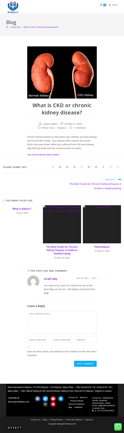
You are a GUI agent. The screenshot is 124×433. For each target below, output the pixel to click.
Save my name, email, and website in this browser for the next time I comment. (62, 353)
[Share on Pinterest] (67, 167)
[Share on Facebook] (60, 167)
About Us (83, 397)
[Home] (7, 27)
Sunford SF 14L (88, 387)
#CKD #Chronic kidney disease (45, 155)
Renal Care (48, 127)
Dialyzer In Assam (103, 391)
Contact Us (73, 397)
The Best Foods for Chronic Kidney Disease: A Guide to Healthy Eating (62, 250)
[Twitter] (45, 398)
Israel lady (50, 279)
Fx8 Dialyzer (56, 387)
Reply (94, 278)
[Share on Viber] (82, 167)
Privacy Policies (76, 401)
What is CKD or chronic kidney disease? (40, 27)
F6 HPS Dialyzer (40, 387)
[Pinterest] (53, 404)
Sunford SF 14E (104, 387)
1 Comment (79, 127)
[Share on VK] (89, 167)
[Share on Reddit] (96, 167)
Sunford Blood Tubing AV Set (60, 391)
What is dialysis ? (22, 208)
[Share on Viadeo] (111, 167)
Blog (70, 407)
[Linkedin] (61, 398)
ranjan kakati (50, 123)
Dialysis (62, 127)
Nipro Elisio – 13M (71, 387)
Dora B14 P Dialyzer (84, 391)
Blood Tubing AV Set (35, 391)
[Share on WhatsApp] (118, 167)
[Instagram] (45, 404)
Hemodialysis (102, 246)
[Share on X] (53, 167)
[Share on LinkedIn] (74, 167)
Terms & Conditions (76, 404)
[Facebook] (37, 398)
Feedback (78, 407)
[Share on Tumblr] (103, 167)
